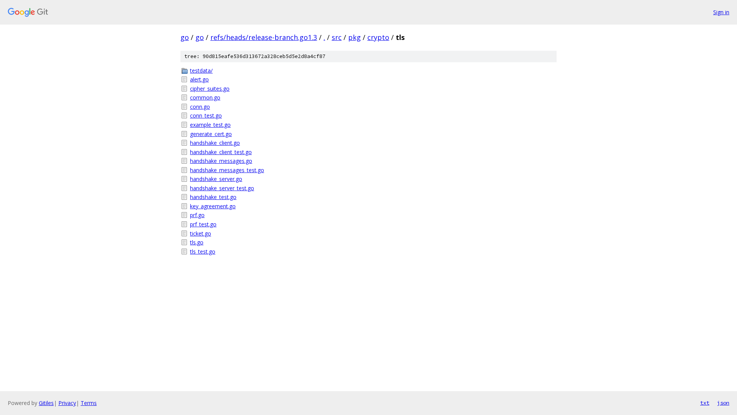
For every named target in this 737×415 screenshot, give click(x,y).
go (184, 37)
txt (704, 402)
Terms (89, 403)
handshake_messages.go (221, 160)
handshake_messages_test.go (227, 170)
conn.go (200, 106)
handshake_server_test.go (222, 188)
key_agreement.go (213, 206)
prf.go (197, 215)
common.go (205, 97)
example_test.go (210, 124)
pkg (354, 37)
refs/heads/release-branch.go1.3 (263, 37)
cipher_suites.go (210, 88)
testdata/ (201, 70)
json (723, 402)
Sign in (721, 12)
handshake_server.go (216, 179)
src (337, 37)
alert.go (199, 79)
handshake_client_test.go (221, 152)
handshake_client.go (215, 142)
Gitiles (46, 403)
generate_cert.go (211, 134)
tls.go (196, 242)
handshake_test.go (213, 197)
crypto (378, 37)
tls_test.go (202, 251)
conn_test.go (206, 115)
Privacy (67, 403)
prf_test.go (203, 224)
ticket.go (200, 233)
